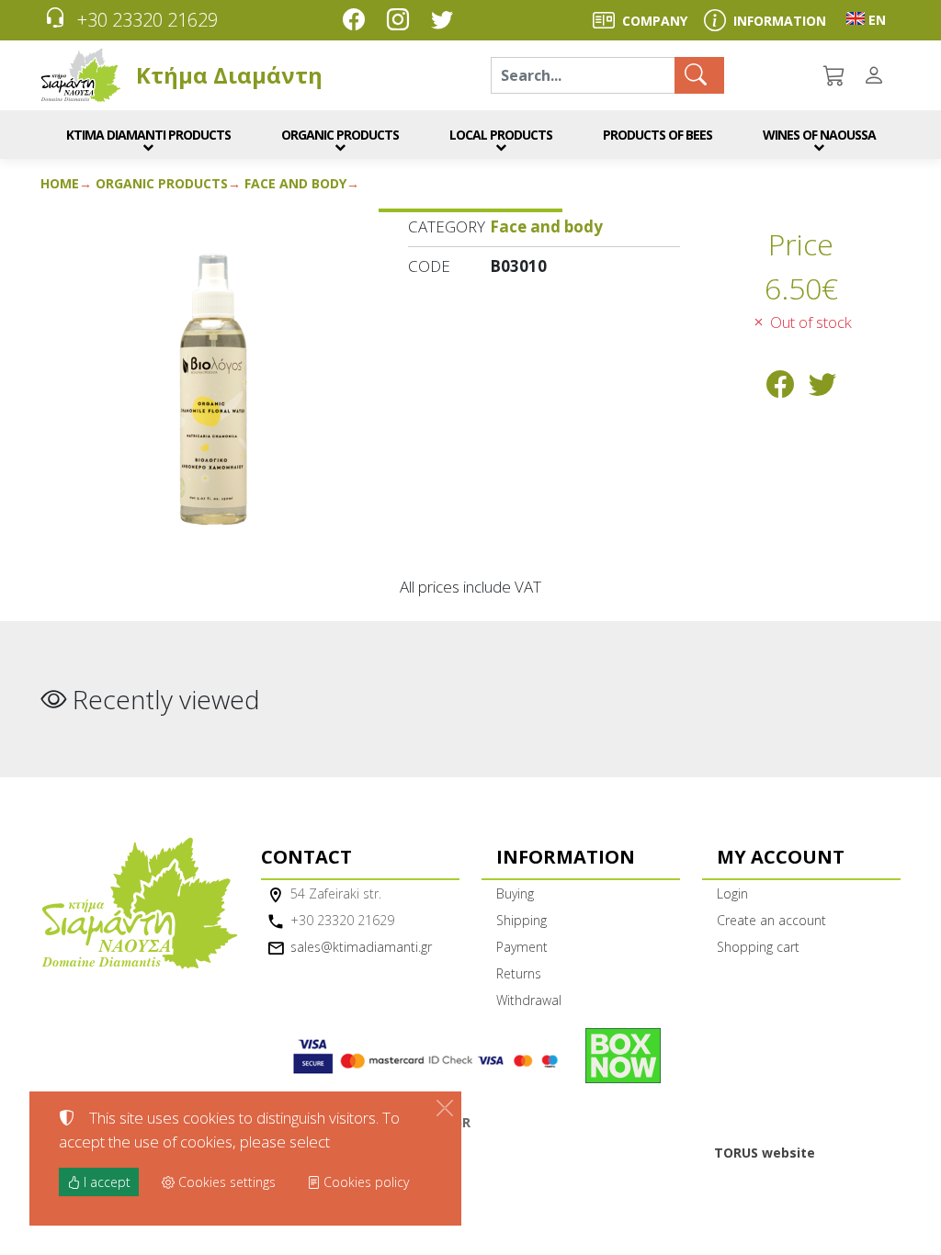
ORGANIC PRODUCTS (340, 134)
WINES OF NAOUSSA (819, 134)
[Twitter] (445, 21)
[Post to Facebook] (780, 389)
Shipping (521, 920)
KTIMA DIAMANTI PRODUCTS (148, 134)
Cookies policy (364, 1182)
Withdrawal (528, 1000)
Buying (515, 893)
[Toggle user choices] (878, 75)
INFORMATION (779, 20)
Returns (518, 973)
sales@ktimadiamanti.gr (361, 946)
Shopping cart (758, 946)
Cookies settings (225, 1182)
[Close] (444, 1108)
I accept (105, 1182)
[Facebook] (357, 21)
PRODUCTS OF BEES (657, 134)
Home (59, 183)
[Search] (699, 75)
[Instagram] (401, 21)
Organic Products (162, 183)
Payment (522, 946)
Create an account (771, 920)
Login (732, 893)
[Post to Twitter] (822, 389)
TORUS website (764, 1152)
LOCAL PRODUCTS (500, 134)
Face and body (295, 183)
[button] (835, 75)
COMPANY (654, 20)
